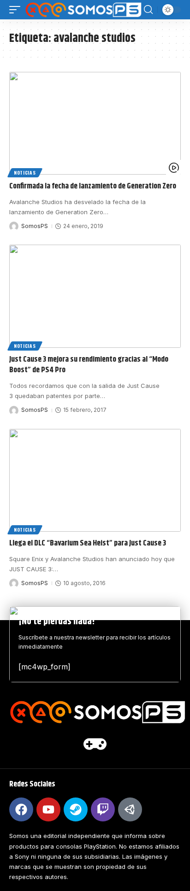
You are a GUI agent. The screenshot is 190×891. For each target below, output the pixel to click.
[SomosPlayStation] (83, 9)
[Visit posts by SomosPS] (13, 226)
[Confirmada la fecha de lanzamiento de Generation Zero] (95, 123)
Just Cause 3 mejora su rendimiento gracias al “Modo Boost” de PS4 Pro (88, 364)
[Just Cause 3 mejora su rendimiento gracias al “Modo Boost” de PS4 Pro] (95, 296)
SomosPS (34, 226)
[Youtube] (48, 809)
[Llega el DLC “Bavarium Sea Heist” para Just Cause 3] (95, 480)
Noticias (25, 172)
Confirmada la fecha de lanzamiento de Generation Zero (92, 186)
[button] (17, 9)
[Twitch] (103, 809)
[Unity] (130, 809)
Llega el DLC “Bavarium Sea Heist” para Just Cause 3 (87, 543)
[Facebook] (21, 809)
